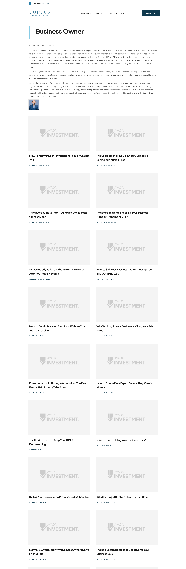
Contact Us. (45, 3)
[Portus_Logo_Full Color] (39, 11)
